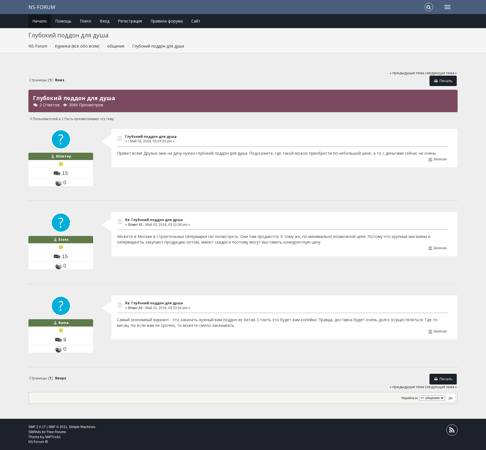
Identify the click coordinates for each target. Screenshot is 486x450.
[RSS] (452, 431)
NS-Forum (41, 7)
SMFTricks (52, 437)
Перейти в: (409, 398)
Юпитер (63, 156)
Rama (63, 322)
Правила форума (166, 21)
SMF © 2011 (57, 427)
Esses (63, 239)
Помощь (63, 21)
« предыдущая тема (407, 73)
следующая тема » (441, 73)
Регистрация (130, 21)
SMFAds (34, 432)
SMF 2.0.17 (37, 427)
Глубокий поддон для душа (151, 136)
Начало (39, 21)
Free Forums (56, 432)
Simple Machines (82, 427)
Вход (104, 21)
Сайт (196, 21)
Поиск (85, 21)
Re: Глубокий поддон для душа (154, 220)
